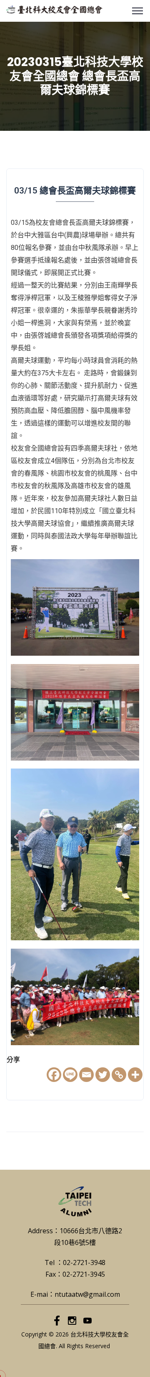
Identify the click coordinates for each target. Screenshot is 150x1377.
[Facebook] (54, 1074)
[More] (135, 1074)
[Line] (70, 1074)
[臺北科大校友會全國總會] (54, 9)
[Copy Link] (119, 1074)
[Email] (86, 1074)
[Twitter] (102, 1074)
